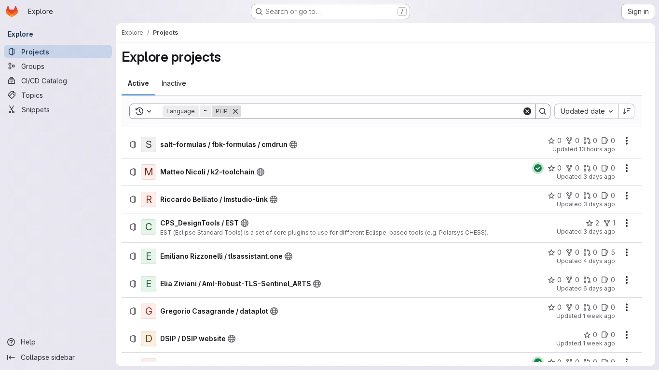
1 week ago (599, 315)
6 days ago (599, 288)
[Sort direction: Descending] (626, 111)
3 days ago (599, 176)
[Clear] (527, 111)
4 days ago (599, 260)
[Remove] (235, 111)
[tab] (138, 83)
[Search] (542, 111)
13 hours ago (597, 149)
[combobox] (586, 111)
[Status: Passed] (538, 168)
